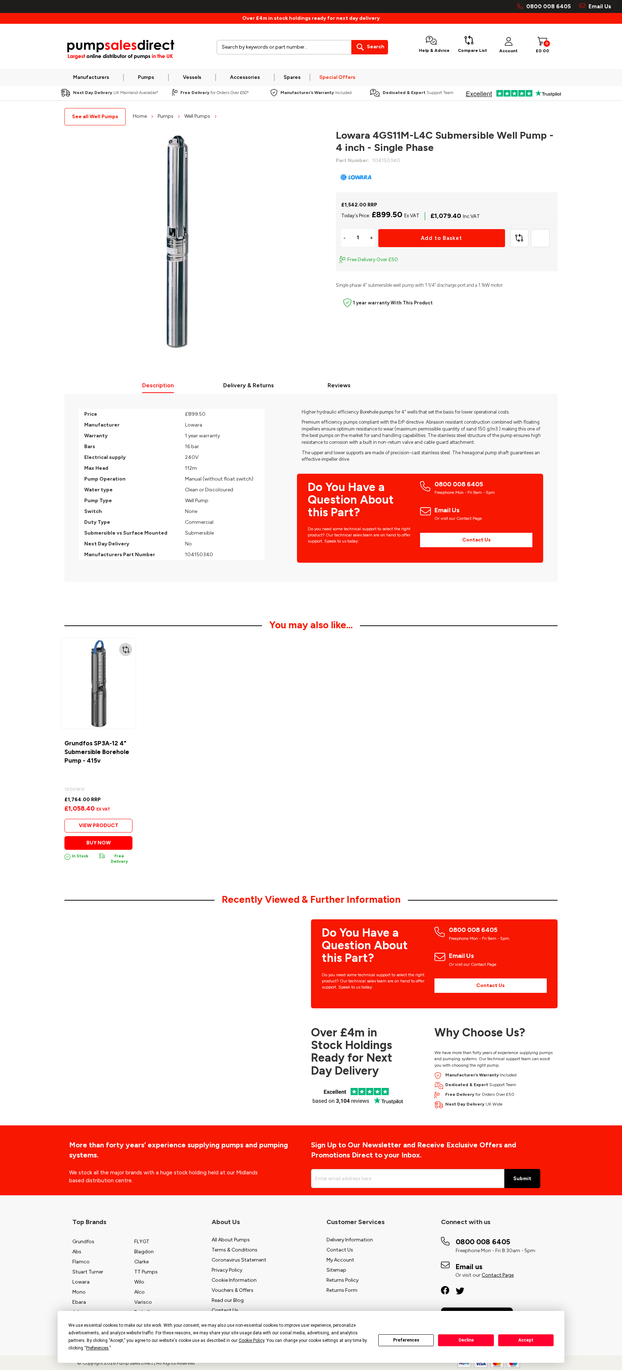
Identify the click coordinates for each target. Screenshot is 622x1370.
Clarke (141, 1262)
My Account (340, 1260)
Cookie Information (234, 1280)
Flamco (81, 1262)
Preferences (406, 1340)
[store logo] (120, 50)
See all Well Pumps (95, 116)
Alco (139, 1292)
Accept (525, 1340)
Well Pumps (197, 116)
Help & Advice (434, 50)
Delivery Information (349, 1240)
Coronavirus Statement (239, 1260)
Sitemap (336, 1270)
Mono (79, 1292)
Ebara (79, 1302)
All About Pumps (231, 1240)
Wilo (139, 1282)
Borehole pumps (376, 412)
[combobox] (302, 47)
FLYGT (141, 1242)
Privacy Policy (227, 1270)
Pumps (166, 116)
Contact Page (498, 1275)
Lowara (81, 1282)
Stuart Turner (87, 1272)
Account (508, 50)
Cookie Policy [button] (251, 1340)
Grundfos (83, 1242)
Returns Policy (342, 1280)
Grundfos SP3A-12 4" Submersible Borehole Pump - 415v (96, 752)
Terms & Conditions (234, 1250)
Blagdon (144, 1252)
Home (140, 116)
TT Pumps (146, 1272)
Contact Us (476, 540)
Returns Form (341, 1290)
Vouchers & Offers (232, 1290)
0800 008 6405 (548, 6)
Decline (466, 1340)
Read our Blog (228, 1300)
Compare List (472, 50)
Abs (76, 1252)
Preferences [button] (97, 1348)
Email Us (599, 6)
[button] (125, 649)
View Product (98, 825)
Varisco (143, 1302)
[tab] (158, 386)
